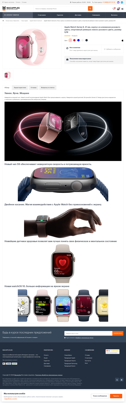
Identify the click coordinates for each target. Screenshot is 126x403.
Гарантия (60, 15)
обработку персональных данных (84, 337)
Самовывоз (96, 15)
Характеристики (20, 87)
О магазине (42, 15)
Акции (46, 358)
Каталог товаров (12, 15)
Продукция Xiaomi (70, 360)
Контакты (114, 15)
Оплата (18, 2)
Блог (86, 363)
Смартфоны (68, 355)
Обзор (7, 87)
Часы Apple (24, 20)
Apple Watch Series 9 (36, 20)
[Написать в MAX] (118, 2)
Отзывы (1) (74, 35)
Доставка (78, 15)
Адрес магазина (9, 2)
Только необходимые (100, 396)
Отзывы (24, 2)
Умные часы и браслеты (12, 20)
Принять (116, 396)
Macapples (17, 375)
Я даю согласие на (79, 337)
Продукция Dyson (69, 366)
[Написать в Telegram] (121, 2)
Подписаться (118, 333)
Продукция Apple (69, 358)
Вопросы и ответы (47, 87)
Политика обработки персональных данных (48, 375)
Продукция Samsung (70, 363)
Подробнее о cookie (10, 398)
